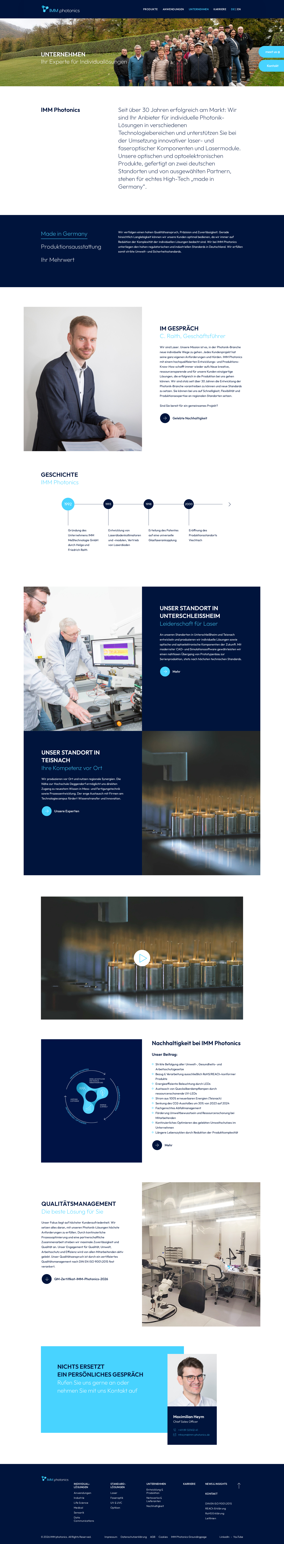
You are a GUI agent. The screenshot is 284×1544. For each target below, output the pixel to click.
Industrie (79, 1497)
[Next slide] (230, 504)
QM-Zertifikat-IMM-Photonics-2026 (81, 1279)
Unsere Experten (66, 811)
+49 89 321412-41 (188, 1430)
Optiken (115, 1507)
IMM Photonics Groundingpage (189, 1536)
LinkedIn (224, 1536)
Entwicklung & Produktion (154, 1491)
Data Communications (84, 1519)
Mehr (176, 671)
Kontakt (211, 1493)
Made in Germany (64, 233)
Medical (78, 1507)
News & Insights (216, 1483)
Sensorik (79, 1512)
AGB (152, 1536)
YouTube (238, 1536)
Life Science (81, 1502)
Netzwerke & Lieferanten (154, 1499)
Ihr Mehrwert (57, 259)
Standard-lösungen (118, 1485)
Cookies (163, 1536)
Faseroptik (116, 1497)
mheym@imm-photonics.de (194, 1434)
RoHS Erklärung (214, 1513)
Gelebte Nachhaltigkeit (190, 418)
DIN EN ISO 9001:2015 (218, 1503)
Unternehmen (199, 9)
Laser (114, 1492)
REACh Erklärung (215, 1508)
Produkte (150, 9)
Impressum (111, 1536)
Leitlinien (210, 1518)
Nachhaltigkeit (155, 1506)
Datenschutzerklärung (134, 1536)
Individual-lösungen (82, 1485)
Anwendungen (173, 9)
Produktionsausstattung (71, 246)
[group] (81, 532)
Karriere (219, 9)
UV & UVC (116, 1502)
